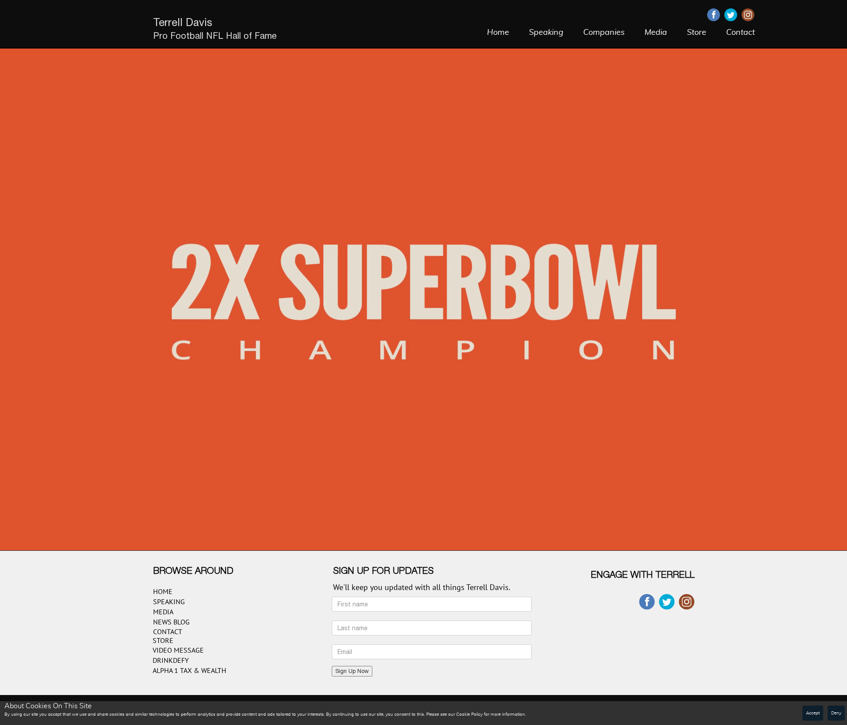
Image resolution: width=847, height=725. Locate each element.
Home (498, 33)
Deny (836, 713)
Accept (813, 713)
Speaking (546, 33)
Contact (740, 33)
